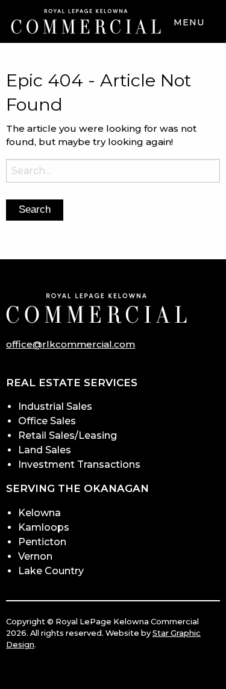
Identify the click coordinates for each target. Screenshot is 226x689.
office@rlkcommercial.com (70, 344)
